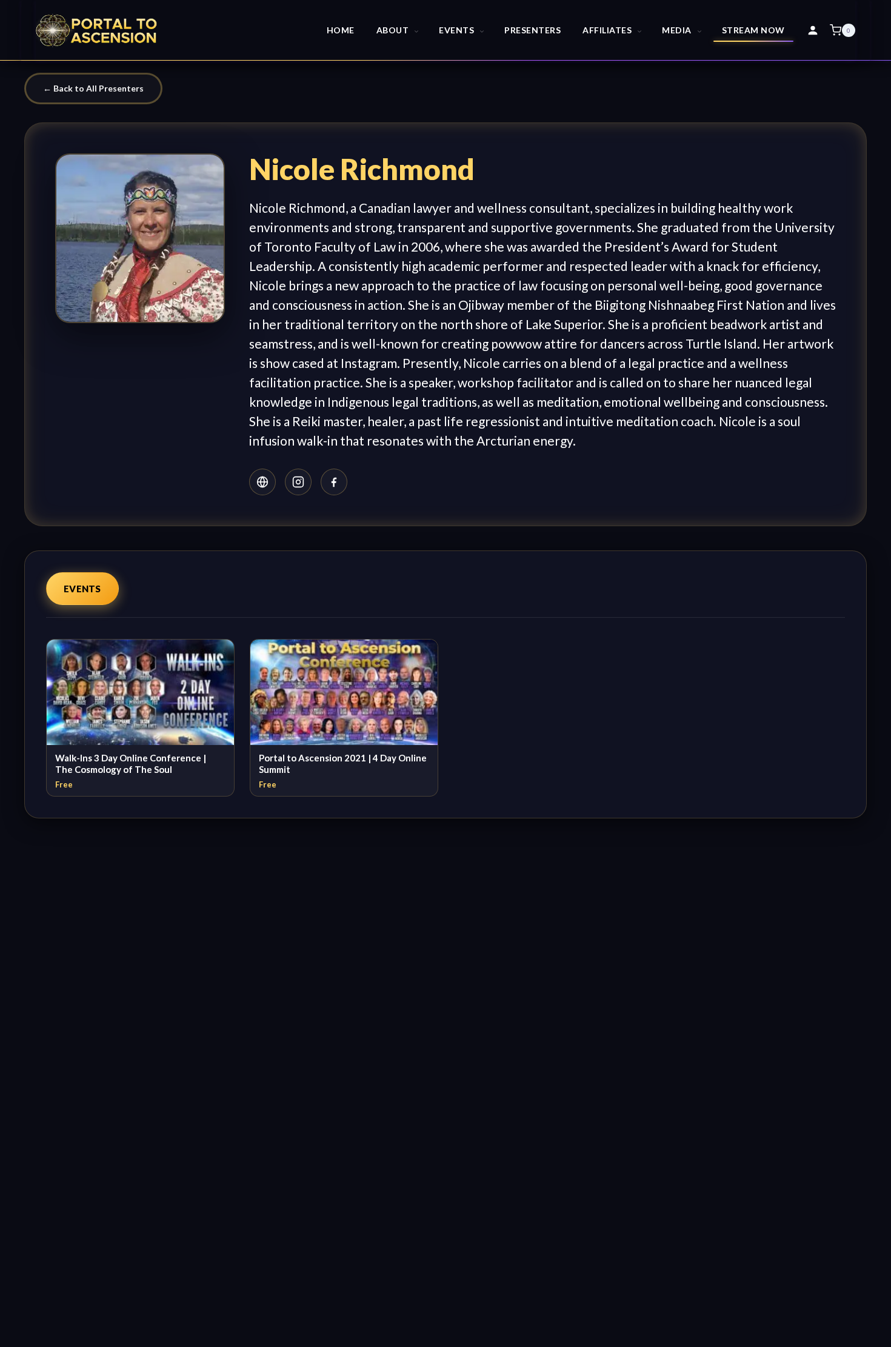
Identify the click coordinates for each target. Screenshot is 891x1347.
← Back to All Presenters (93, 88)
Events (82, 588)
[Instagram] (298, 482)
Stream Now (753, 30)
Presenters (532, 30)
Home (341, 30)
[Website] (262, 482)
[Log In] (813, 30)
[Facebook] (334, 482)
